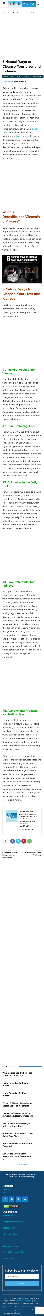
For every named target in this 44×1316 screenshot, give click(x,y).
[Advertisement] (22, 37)
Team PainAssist (20, 82)
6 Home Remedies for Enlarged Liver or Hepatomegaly (9, 855)
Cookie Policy (8, 1258)
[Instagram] (11, 1199)
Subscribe (22, 1283)
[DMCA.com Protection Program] (10, 1207)
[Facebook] (12, 841)
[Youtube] (25, 1199)
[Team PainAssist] (11, 821)
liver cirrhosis (22, 136)
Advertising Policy (10, 1246)
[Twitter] (18, 841)
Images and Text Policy (12, 1222)
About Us (6, 1189)
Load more (21, 1164)
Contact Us (6, 1192)
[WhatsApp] (29, 841)
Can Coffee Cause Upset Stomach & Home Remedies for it (17, 1156)
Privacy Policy (8, 1215)
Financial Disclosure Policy (13, 1252)
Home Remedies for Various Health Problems (23, 13)
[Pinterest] (23, 841)
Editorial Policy (8, 1228)
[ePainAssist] (22, 4)
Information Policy (10, 1234)
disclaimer (24, 823)
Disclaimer (28, 1301)
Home (4, 13)
